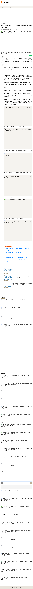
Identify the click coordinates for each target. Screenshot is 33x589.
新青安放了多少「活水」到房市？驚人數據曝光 (15, 252)
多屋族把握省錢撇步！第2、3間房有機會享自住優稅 (16, 257)
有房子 (21, 5)
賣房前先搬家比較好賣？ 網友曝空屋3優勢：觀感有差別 (17, 255)
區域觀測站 (3, 5)
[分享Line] (2, 59)
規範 (2, 483)
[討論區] (2, 61)
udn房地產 (4, 23)
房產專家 (17, 5)
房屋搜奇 (8, 5)
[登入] (29, 2)
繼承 (7, 7)
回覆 (30, 483)
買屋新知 (30, 5)
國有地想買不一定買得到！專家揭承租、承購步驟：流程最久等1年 (18, 260)
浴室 (15, 7)
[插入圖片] (28, 483)
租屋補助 (11, 7)
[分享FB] (2, 56)
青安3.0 (3, 7)
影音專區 (26, 5)
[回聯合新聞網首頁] (2, 2)
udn (1, 23)
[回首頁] (5, 2)
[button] (31, 2)
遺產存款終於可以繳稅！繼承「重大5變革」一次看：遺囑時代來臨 (18, 249)
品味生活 (13, 5)
